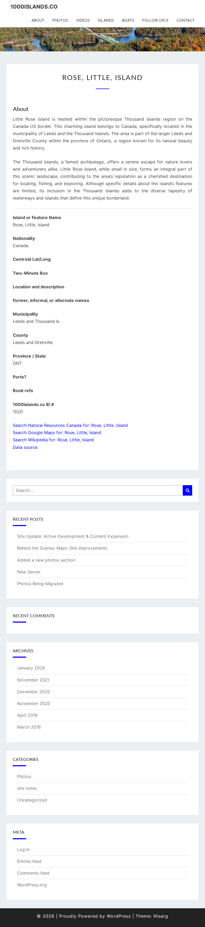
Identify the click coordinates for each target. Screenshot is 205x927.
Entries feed (29, 861)
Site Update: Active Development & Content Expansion (72, 536)
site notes (27, 788)
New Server (29, 571)
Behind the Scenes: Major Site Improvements (62, 548)
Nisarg (160, 916)
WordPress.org (32, 884)
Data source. (25, 447)
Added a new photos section (46, 560)
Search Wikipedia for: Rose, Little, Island (53, 439)
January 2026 (31, 668)
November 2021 (33, 680)
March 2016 (29, 727)
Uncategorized (32, 800)
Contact (185, 20)
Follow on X (155, 20)
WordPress (119, 916)
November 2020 (33, 703)
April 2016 (27, 715)
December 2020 (33, 691)
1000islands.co (34, 6)
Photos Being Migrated (40, 583)
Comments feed (33, 873)
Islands (106, 20)
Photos (60, 20)
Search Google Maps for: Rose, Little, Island (57, 432)
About (37, 20)
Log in (23, 849)
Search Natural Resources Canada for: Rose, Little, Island (70, 425)
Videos (83, 20)
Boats (128, 20)
